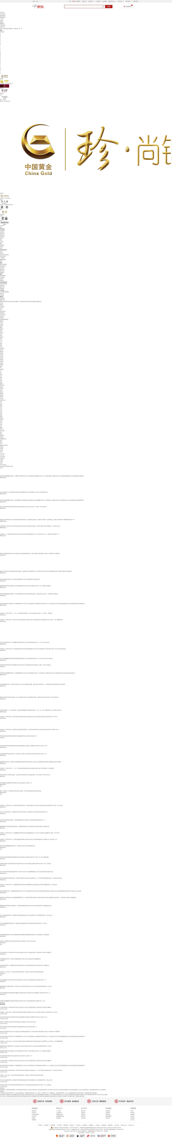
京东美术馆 (2, 25)
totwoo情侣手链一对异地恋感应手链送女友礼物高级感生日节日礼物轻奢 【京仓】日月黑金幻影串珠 (24, 492)
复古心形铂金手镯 (83, 1089)
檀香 (1, 261)
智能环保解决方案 (24, 1096)
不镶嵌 (1, 364)
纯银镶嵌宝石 (3, 438)
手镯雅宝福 (2, 1089)
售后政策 (108, 1110)
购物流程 (34, 1110)
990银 (1, 308)
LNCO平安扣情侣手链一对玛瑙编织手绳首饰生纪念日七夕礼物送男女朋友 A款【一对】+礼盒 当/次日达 (24, 642)
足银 (1, 335)
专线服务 (60, 1096)
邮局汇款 (83, 1116)
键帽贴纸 (2, 23)
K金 (1, 309)
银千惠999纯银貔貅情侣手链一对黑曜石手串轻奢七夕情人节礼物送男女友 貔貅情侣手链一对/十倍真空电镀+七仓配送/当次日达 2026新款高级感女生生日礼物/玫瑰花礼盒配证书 (42, 476)
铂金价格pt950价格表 (22, 1089)
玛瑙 (1, 442)
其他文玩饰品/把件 (4, 254)
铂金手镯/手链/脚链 (7, 28)
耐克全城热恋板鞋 (73, 1089)
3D (0, 367)
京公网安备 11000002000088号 (60, 1127)
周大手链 (50, 1089)
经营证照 (106, 1131)
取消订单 (108, 1118)
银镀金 (1, 384)
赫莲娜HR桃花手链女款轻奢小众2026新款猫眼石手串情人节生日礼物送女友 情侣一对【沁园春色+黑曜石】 (25, 585)
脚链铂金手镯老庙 (11, 1089)
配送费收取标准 (60, 1116)
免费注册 (78, 1)
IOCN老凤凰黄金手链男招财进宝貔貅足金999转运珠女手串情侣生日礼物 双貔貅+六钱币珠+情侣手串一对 (25, 992)
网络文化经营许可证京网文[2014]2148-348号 (92, 1129)
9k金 (1, 451)
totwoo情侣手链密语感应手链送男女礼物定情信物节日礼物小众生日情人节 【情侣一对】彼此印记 (23, 506)
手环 (1, 408)
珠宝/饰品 (2, 298)
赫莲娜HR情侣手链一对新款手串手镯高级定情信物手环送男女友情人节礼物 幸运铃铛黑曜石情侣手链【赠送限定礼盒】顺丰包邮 (30, 762)
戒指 (1, 238)
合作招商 (59, 1125)
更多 (1, 227)
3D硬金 (2, 369)
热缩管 (54, 1094)
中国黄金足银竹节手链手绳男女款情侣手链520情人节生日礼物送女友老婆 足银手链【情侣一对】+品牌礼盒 (25, 863)
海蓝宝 (1, 337)
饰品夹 (1, 419)
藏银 (1, 327)
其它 (1, 379)
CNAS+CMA (3, 464)
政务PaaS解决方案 (70, 1094)
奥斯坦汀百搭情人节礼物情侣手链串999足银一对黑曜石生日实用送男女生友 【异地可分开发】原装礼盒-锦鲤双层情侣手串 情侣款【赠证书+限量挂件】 (36, 571)
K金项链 (2, 295)
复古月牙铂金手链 (32, 1089)
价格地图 (8, 1094)
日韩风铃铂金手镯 (93, 1089)
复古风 (1, 350)
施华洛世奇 (54, 1096)
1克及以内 (2, 456)
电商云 (47, 1094)
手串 (1, 409)
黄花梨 (1, 253)
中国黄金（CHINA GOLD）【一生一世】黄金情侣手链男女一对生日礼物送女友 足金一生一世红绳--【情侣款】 (26, 613)
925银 (1, 303)
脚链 (1, 405)
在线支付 (83, 1112)
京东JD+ (132, 1119)
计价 (1, 403)
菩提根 (1, 317)
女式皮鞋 (22, 1094)
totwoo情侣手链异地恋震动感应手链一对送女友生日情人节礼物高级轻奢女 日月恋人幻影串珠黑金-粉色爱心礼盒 (26, 871)
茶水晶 (1, 332)
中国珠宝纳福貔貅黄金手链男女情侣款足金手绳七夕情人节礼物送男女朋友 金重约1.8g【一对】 (22, 1001)
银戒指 (1, 280)
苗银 (1, 330)
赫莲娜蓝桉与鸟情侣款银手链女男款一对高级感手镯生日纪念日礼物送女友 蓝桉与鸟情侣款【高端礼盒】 (25, 826)
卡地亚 (4, 1096)
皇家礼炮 (94, 1094)
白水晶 (1, 322)
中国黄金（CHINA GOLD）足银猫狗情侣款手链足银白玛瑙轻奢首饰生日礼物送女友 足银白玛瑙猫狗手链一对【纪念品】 (28, 884)
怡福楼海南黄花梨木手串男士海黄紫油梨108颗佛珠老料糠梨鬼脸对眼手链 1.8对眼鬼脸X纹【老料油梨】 (25, 934)
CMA (1, 463)
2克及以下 (2, 458)
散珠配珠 (2, 288)
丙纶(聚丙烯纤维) (4, 319)
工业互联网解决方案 (15, 1094)
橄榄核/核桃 (3, 259)
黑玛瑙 (1, 395)
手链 (1, 406)
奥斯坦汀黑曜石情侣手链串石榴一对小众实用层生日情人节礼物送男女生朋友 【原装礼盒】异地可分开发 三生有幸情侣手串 (29, 697)
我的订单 (84, 1)
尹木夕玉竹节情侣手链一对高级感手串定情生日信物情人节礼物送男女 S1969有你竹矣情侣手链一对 (24, 812)
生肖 (1, 426)
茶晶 (1, 390)
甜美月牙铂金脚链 (63, 1089)
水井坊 (85, 1094)
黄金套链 (2, 272)
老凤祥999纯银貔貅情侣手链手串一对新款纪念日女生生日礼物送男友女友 (17, 845)
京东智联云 (2, 1094)
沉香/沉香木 (3, 256)
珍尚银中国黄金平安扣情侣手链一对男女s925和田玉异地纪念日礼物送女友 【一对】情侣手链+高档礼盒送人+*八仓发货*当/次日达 (31, 878)
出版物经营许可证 (75, 1129)
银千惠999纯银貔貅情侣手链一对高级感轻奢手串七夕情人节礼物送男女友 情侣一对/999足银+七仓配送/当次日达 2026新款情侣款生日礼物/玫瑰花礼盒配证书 (37, 673)
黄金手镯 (2, 271)
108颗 (1, 459)
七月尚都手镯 (102, 1089)
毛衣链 (1, 241)
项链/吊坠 (2, 233)
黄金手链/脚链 (3, 264)
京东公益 (116, 1125)
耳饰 (1, 240)
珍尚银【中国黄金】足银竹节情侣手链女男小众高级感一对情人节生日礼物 (17, 941)
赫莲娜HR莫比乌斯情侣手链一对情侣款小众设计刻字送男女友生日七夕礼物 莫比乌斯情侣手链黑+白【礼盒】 (26, 986)
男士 (1, 338)
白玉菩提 (2, 306)
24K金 (1, 450)
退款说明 (108, 1114)
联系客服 (34, 1119)
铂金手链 (56, 1089)
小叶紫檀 (2, 258)
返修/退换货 (108, 1116)
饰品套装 (2, 237)
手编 (1, 380)
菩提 (1, 251)
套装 (1, 414)
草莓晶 (1, 329)
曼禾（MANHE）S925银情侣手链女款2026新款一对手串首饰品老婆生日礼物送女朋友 (20, 791)
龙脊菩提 (2, 316)
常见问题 (34, 1116)
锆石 (1, 440)
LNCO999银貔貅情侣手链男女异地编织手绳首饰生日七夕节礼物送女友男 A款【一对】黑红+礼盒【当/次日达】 (26, 658)
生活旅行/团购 (35, 1114)
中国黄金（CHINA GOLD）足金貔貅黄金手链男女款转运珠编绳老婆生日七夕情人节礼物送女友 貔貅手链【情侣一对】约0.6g (30, 833)
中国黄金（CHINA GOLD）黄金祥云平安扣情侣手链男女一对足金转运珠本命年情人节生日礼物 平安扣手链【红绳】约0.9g (29, 729)
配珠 (1, 416)
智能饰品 (2, 235)
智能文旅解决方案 (41, 1094)
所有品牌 (2, 31)
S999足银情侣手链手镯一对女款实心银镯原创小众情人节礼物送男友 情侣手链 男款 (20, 579)
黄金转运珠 (2, 266)
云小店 (51, 1094)
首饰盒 (1, 246)
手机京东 (112, 1)
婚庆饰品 (2, 245)
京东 (44, 7)
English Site (124, 1125)
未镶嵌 (1, 447)
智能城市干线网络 (79, 1094)
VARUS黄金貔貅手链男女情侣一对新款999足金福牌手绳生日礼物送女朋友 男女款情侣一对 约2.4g (23, 923)
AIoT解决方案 (28, 1094)
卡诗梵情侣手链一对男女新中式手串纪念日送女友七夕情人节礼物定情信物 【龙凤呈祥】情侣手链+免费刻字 (25, 952)
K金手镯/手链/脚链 (4, 292)
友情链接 (85, 1125)
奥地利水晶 (2, 311)
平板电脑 (64, 1096)
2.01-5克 (2, 455)
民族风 (1, 359)
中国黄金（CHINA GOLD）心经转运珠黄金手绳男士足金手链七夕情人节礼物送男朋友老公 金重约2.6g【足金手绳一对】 (28, 839)
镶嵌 (1, 366)
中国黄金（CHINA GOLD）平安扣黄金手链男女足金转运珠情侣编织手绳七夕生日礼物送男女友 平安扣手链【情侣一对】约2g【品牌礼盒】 (33, 648)
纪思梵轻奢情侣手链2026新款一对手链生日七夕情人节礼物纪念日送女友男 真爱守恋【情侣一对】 (23, 753)
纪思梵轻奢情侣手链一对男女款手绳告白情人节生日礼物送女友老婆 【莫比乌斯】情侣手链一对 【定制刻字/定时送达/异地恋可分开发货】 (33, 684)
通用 (1, 345)
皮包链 (1, 417)
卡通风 (1, 356)
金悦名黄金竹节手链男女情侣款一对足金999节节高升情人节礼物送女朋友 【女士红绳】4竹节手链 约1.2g (25, 774)
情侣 (1, 343)
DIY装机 (132, 1112)
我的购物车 (128, 6)
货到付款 (83, 1110)
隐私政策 (110, 1125)
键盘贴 (1, 22)
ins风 (1, 346)
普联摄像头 (2, 17)
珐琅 (1, 374)
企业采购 (104, 1)
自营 (1, 786)
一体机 (1, 19)
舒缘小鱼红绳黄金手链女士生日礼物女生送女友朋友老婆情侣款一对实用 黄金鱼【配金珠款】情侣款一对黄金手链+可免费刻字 (30, 553)
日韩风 (1, 361)
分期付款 (83, 1114)
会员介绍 (34, 1112)
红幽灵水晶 (2, 400)
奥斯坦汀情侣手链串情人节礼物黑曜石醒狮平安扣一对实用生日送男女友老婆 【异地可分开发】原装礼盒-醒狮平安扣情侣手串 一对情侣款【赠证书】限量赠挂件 (38, 897)
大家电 (33, 1118)
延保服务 (132, 1114)
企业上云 (63, 1094)
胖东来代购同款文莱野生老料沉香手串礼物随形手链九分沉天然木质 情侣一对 (18, 736)
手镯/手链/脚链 (3, 283)
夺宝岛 (132, 1110)
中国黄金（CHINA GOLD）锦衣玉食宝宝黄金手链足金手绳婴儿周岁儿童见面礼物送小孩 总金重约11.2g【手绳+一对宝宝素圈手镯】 (31, 619)
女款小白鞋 (34, 1094)
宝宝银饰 (2, 277)
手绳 (1, 411)
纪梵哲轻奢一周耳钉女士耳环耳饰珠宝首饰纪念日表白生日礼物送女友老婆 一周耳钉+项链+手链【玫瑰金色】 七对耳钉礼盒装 (30, 526)
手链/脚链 (2, 230)
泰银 (1, 334)
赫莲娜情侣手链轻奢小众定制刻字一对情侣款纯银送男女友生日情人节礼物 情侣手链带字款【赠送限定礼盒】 (26, 905)
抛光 (1, 377)
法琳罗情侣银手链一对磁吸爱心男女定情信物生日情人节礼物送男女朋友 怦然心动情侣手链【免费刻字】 (25, 965)
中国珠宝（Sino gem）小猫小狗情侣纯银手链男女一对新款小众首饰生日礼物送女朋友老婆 (21, 971)
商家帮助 (66, 1125)
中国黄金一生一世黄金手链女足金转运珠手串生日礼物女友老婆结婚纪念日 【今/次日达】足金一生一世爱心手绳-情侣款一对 (29, 534)
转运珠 (1, 437)
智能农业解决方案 (16, 1096)
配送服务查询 (59, 1114)
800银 (1, 324)
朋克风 (1, 363)
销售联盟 (91, 1125)
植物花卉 (2, 435)
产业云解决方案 (70, 1096)
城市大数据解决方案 (34, 1096)
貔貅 (1, 427)
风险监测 (104, 1125)
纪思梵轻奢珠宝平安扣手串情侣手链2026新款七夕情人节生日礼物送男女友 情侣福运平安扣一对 (23, 980)
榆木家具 (59, 1094)
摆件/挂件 (2, 287)
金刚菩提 (2, 313)
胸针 (1, 243)
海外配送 (58, 1118)
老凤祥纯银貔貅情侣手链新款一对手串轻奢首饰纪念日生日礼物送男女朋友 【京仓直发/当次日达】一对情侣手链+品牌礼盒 (29, 594)
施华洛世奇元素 (4, 445)
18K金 (1, 448)
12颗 (1, 461)
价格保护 (108, 1112)
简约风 (1, 358)
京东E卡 (132, 1116)
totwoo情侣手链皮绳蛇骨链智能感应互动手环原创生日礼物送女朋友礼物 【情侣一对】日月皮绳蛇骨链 (24, 857)
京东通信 (132, 1118)
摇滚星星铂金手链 (42, 1089)
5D (0, 371)
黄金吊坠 (2, 269)
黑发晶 (1, 393)
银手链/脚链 (3, 275)
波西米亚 (2, 348)
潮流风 (1, 351)
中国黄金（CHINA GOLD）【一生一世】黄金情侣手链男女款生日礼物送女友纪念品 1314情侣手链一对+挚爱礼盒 (27, 768)
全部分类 (2, 12)
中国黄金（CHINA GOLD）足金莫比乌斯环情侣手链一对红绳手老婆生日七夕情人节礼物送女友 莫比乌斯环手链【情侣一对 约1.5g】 (31, 805)
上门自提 (58, 1110)
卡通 (1, 422)
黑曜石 (1, 396)
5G (0, 372)
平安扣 (1, 429)
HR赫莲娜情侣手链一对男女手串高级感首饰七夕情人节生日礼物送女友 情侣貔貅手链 (20, 959)
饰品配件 (2, 232)
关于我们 (40, 1125)
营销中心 (72, 1125)
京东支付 (87, 1132)
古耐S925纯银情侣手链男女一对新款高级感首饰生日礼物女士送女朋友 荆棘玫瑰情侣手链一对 (22, 820)
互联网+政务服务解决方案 (45, 1096)
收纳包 (1, 20)
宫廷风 (1, 355)
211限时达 (59, 1112)
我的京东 (91, 1)
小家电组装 (8, 1096)
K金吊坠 (2, 293)
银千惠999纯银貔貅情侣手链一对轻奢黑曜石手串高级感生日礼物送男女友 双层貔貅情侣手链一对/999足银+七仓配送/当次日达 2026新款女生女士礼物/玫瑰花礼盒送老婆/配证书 (42, 500)
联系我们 (46, 1125)
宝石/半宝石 (3, 314)
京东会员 (98, 1)
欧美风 (1, 353)
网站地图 (89, 1094)
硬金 (1, 382)
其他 (1, 421)
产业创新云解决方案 (79, 1096)
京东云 (92, 1132)
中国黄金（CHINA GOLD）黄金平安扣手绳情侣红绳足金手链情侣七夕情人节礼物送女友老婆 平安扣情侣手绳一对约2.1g (28, 716)
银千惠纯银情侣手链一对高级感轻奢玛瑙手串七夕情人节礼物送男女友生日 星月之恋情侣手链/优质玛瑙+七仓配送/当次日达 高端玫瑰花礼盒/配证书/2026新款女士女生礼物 (40, 891)
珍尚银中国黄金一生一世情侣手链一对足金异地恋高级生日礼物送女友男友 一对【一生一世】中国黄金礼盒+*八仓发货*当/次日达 (30, 710)
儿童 (1, 340)
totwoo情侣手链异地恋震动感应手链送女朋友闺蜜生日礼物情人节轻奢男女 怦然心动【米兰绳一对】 (24, 745)
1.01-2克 (2, 453)
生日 (1, 432)
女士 (1, 342)
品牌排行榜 (2, 15)
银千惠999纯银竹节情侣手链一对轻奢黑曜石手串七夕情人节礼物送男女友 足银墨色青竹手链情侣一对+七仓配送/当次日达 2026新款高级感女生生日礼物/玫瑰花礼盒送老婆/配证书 (42, 603)
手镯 (1, 413)
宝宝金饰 (2, 267)
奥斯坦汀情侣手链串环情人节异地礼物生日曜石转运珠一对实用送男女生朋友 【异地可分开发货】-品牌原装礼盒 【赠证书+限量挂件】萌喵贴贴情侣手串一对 (37, 519)
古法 (1, 376)
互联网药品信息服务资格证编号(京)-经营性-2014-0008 (93, 1127)
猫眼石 (1, 304)
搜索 (108, 6)
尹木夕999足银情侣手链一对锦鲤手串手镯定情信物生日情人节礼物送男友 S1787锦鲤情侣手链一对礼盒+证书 (26, 915)
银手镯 (1, 279)
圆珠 (1, 434)
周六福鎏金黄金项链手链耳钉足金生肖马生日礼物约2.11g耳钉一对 (16, 783)
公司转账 (83, 1118)
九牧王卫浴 (99, 1094)
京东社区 (97, 1125)
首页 (1, 28)
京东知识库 (2, 14)
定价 (1, 401)
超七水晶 (2, 385)
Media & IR (131, 1125)
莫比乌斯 (2, 430)
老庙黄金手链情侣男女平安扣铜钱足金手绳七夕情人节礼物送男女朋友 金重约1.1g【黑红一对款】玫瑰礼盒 (25, 665)
